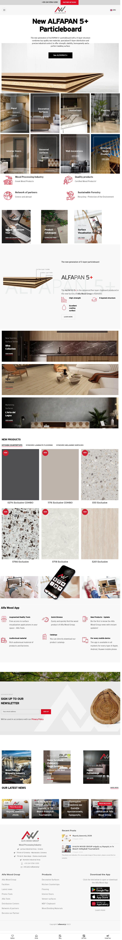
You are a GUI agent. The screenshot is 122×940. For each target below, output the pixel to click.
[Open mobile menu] (4, 10)
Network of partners (10, 908)
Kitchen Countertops (51, 885)
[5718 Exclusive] (60, 533)
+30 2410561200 (31, 863)
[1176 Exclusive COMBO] (60, 474)
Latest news (7, 889)
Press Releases (15, 807)
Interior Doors (48, 894)
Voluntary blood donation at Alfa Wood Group (104, 811)
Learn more (100, 910)
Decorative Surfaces (50, 880)
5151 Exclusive (99, 502)
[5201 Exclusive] (99, 533)
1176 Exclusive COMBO (60, 502)
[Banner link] (14, 113)
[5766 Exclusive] (20, 533)
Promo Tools (7, 894)
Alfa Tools (6, 899)
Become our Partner (10, 913)
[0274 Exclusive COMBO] (20, 474)
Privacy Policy (37, 719)
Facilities (5, 885)
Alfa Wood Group (9, 880)
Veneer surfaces (49, 899)
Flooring (45, 889)
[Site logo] (60, 10)
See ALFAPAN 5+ (60, 55)
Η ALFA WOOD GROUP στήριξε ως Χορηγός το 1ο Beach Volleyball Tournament (45, 808)
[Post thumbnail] (66, 838)
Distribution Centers (10, 904)
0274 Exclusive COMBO (20, 502)
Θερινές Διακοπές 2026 (82, 836)
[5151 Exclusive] (99, 474)
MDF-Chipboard (48, 904)
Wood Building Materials (52, 908)
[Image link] (30, 836)
